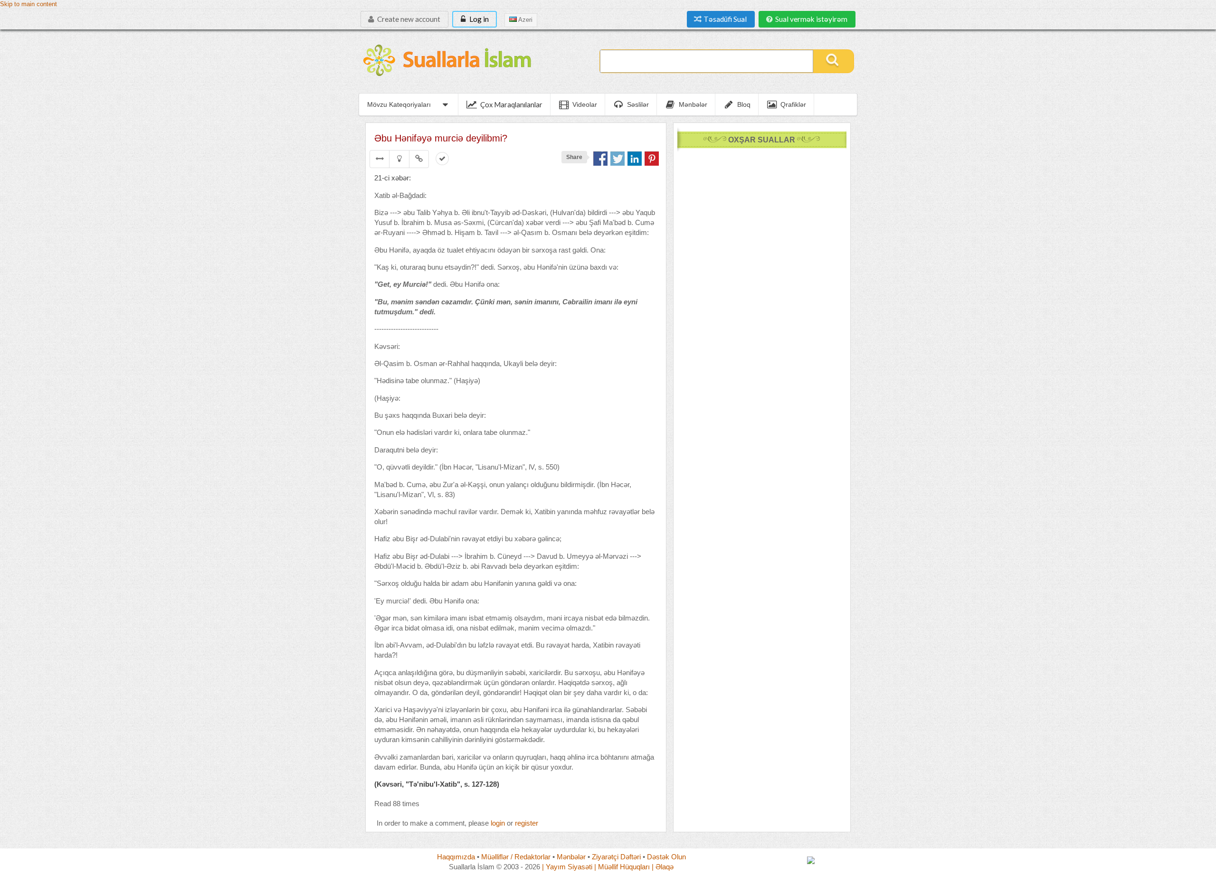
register (526, 823)
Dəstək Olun (666, 857)
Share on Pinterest (652, 158)
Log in (478, 19)
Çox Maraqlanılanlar (511, 104)
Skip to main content (28, 4)
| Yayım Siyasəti (567, 867)
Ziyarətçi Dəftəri (616, 857)
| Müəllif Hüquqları (622, 867)
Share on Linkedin (634, 158)
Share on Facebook (600, 158)
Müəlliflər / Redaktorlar (516, 857)
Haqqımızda (456, 857)
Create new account (408, 19)
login (498, 823)
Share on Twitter (617, 158)
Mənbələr (571, 857)
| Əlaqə (663, 867)
